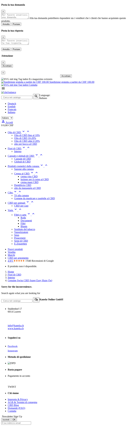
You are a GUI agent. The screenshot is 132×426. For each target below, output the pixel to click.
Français (12, 109)
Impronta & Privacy (18, 399)
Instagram (13, 350)
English (11, 106)
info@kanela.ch (16, 325)
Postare (16, 24)
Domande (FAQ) (16, 408)
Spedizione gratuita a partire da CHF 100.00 (71, 82)
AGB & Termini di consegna (22, 402)
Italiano (11, 112)
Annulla (6, 24)
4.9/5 (11, 260)
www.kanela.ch (16, 328)
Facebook (13, 346)
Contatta (32, 85)
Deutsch (12, 103)
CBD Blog (13, 405)
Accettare (7, 66)
